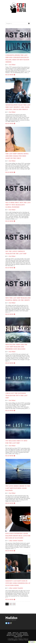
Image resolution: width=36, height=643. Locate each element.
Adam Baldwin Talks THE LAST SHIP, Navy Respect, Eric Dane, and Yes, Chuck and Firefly (17, 107)
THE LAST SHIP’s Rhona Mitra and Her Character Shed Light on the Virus (16, 156)
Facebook (9, 623)
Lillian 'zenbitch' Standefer (16, 540)
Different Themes (23, 639)
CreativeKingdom (12, 639)
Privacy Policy (11, 635)
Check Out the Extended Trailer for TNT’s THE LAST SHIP (16, 395)
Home (9, 632)
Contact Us (10, 634)
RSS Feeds (19, 634)
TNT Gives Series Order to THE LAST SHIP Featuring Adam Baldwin (17, 488)
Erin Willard (12, 64)
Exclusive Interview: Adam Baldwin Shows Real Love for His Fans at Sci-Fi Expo (17, 536)
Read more (9, 74)
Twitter (6, 623)
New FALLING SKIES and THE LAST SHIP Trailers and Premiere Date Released (16, 347)
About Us (15, 632)
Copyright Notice (23, 635)
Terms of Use (18, 636)
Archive (25, 634)
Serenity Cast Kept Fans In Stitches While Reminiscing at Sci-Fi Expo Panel (17, 583)
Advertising (23, 632)
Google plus (11, 623)
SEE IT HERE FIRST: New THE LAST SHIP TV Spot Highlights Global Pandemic (18, 205)
